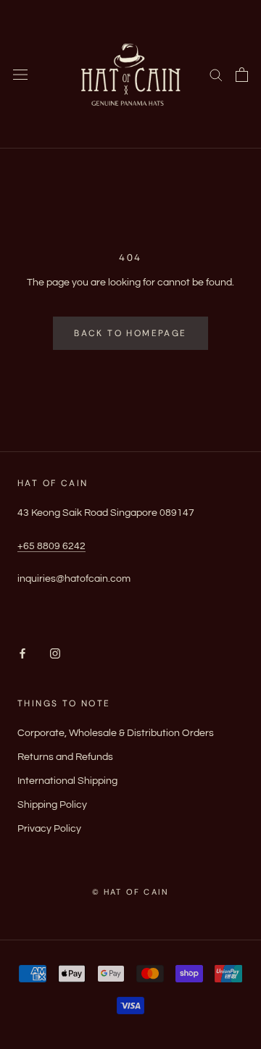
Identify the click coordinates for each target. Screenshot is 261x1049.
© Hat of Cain (131, 892)
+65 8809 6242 (51, 546)
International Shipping (67, 781)
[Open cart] (242, 74)
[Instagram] (55, 653)
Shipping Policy (52, 805)
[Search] (216, 74)
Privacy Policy (49, 829)
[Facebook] (22, 653)
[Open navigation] (20, 74)
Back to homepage (130, 333)
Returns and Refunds (65, 757)
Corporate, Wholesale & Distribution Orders (115, 733)
